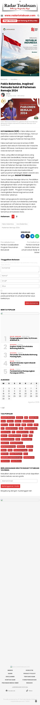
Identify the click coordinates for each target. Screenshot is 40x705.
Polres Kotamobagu (20, 450)
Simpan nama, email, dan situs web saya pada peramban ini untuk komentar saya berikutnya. (18, 296)
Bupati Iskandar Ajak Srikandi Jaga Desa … (22, 364)
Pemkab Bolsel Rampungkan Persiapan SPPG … (22, 372)
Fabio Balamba (8, 224)
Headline (18, 336)
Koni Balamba (22, 224)
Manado (4, 436)
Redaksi (29, 683)
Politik (10, 450)
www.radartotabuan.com (20, 15)
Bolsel (12, 336)
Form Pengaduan (29, 680)
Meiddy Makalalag (14, 436)
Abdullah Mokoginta (7, 417)
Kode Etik (29, 670)
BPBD (23, 425)
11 (14, 391)
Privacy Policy (29, 673)
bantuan (10, 421)
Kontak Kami (10, 680)
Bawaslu (18, 421)
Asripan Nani (34, 417)
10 (9, 391)
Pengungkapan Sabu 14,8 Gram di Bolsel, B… (23, 339)
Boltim (18, 425)
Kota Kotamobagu (31, 428)
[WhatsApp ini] (37, 236)
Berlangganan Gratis (10, 486)
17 (9, 393)
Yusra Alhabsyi (16, 461)
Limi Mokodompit (22, 432)
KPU (13, 432)
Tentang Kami (29, 677)
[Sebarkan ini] (23, 236)
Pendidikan (20, 446)
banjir (3, 421)
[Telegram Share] (32, 236)
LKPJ (31, 432)
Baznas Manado (28, 421)
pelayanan (4, 443)
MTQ (30, 436)
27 (25, 396)
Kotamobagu (5, 432)
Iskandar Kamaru (11, 428)
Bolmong (13, 345)
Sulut (25, 454)
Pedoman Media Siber (10, 683)
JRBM (21, 428)
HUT (2, 428)
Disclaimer (10, 677)
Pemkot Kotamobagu (8, 446)
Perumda (30, 446)
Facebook (11, 691)
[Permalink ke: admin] (3, 94)
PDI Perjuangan (27, 439)
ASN (26, 417)
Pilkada (3, 450)
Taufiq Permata (29, 457)
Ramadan (4, 454)
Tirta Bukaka (5, 461)
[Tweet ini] (27, 236)
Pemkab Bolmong (16, 443)
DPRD (36, 425)
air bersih (20, 417)
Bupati (30, 425)
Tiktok (30, 691)
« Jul (2, 407)
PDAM (18, 439)
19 (20, 393)
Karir (10, 673)
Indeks (10, 670)
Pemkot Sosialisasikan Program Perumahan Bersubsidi (10, 246)
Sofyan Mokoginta (16, 454)
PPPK (30, 450)
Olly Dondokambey (7, 439)
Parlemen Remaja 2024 (11, 228)
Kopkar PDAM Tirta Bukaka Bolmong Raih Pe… (21, 347)
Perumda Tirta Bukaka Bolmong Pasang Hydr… (23, 356)
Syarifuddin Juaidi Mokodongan (11, 457)
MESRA (25, 436)
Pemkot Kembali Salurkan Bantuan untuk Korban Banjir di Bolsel (30, 247)
